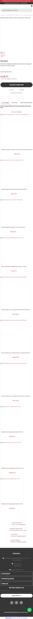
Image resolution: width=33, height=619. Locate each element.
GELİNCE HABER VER (16, 85)
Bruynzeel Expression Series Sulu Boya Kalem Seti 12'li (14, 189)
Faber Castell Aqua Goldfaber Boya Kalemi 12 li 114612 (13, 266)
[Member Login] (27, 6)
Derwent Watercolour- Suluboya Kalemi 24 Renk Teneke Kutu (15, 396)
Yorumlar (14, 102)
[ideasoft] (8, 618)
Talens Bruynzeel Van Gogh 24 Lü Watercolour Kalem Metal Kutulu (17, 149)
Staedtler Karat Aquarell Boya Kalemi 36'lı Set (12, 432)
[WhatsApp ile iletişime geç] (29, 610)
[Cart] (31, 6)
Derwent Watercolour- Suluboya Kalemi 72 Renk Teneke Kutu (15, 352)
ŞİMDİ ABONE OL (16, 595)
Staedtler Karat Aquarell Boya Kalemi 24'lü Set (12, 468)
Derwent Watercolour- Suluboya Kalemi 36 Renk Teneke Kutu (15, 309)
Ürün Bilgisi (5, 102)
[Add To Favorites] (4, 69)
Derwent (4, 61)
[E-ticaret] (16, 618)
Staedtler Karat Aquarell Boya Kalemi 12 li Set (12, 504)
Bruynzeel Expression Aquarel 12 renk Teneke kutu (13, 227)
